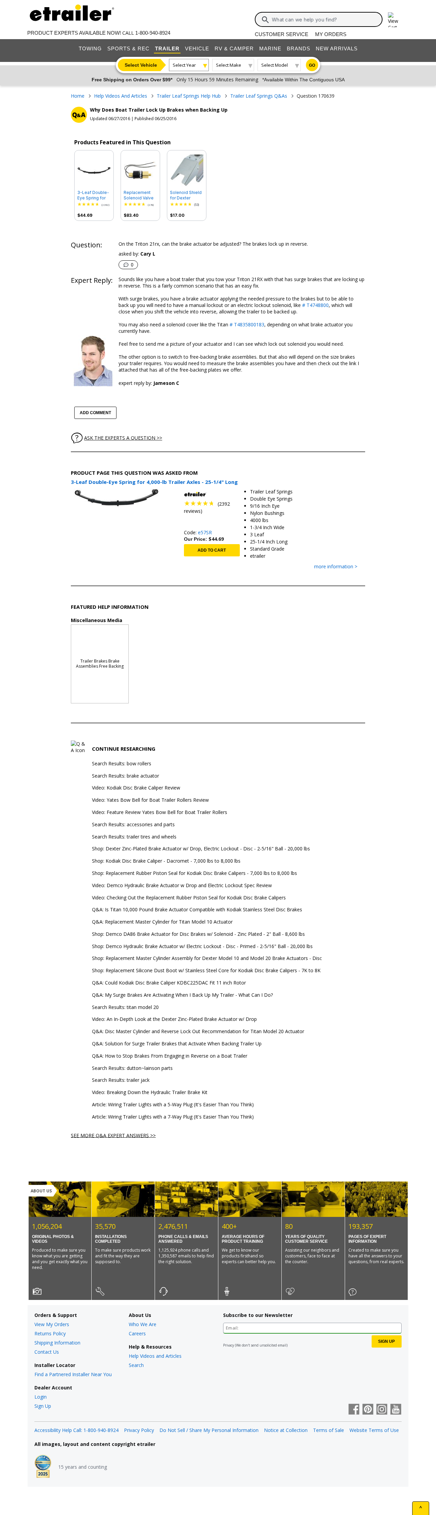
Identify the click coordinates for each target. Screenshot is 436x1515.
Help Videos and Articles (155, 1356)
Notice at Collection (286, 1430)
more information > (335, 567)
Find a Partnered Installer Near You (73, 1374)
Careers (137, 1333)
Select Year (184, 65)
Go (312, 65)
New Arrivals (337, 48)
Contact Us (46, 1352)
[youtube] (396, 1410)
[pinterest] (368, 1410)
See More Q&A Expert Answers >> (113, 1135)
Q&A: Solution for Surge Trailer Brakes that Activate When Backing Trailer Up (177, 1044)
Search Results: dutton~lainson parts (132, 1068)
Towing (90, 48)
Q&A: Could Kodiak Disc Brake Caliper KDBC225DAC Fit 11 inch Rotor (169, 983)
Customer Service (281, 34)
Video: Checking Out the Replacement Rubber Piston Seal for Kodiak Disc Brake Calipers (189, 898)
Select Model (274, 65)
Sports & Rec (128, 48)
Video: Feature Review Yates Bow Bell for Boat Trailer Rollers (159, 812)
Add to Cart (212, 550)
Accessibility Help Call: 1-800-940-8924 (76, 1430)
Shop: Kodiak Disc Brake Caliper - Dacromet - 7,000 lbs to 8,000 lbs (166, 861)
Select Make (228, 65)
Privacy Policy (139, 1430)
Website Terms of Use (374, 1430)
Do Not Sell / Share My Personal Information (209, 1430)
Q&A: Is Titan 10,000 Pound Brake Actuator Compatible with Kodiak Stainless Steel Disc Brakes (197, 910)
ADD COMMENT (95, 412)
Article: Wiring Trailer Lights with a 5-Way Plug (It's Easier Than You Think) (173, 1105)
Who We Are (142, 1324)
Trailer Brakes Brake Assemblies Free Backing (100, 663)
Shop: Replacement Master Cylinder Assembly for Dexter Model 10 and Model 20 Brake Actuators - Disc (207, 958)
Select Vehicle (141, 65)
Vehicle (197, 48)
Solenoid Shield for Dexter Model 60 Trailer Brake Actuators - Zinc (186, 195)
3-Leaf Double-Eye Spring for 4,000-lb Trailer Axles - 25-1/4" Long (93, 195)
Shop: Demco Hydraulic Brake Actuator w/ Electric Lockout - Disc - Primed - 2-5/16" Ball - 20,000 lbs (202, 946)
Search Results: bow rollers (121, 764)
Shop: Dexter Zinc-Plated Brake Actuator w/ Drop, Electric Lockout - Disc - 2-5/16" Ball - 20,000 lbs (201, 849)
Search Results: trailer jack (121, 1080)
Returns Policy (50, 1333)
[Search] (265, 20)
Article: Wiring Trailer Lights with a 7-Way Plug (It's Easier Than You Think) (173, 1117)
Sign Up (42, 1406)
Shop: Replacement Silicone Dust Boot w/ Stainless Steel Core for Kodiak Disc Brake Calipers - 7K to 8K (206, 971)
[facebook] (354, 1410)
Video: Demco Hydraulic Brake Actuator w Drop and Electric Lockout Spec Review (182, 886)
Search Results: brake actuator (125, 776)
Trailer (167, 48)
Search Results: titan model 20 (125, 1007)
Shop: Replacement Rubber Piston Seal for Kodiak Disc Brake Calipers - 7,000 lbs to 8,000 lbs (194, 873)
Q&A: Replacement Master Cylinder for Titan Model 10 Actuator (162, 922)
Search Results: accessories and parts (133, 825)
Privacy (228, 1345)
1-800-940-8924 (152, 33)
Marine (270, 48)
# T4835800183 (247, 324)
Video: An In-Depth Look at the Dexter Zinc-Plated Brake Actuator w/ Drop (174, 1019)
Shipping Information (57, 1342)
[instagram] (382, 1410)
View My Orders (51, 1324)
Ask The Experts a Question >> (123, 438)
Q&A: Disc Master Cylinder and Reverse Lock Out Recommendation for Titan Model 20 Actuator (198, 1032)
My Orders (330, 34)
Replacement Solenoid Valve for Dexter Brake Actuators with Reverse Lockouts (140, 195)
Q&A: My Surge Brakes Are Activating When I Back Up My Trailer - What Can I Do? (182, 995)
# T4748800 (315, 305)
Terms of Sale (328, 1430)
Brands (298, 48)
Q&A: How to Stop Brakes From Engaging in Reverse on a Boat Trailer (169, 1056)
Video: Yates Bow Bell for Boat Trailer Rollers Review (150, 800)
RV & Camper (234, 48)
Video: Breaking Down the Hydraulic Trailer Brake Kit (149, 1092)
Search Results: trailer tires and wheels (134, 837)
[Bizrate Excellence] (43, 1467)
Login (40, 1397)
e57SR (205, 532)
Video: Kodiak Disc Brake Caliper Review (136, 788)
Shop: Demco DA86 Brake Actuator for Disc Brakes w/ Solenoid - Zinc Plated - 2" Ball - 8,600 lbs (198, 934)
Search (136, 1365)
